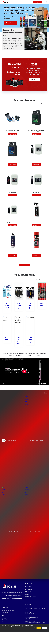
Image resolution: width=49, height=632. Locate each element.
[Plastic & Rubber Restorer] (12, 240)
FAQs (3, 621)
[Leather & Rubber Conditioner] (36, 210)
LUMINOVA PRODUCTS (30, 596)
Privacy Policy (5, 607)
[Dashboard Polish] (36, 179)
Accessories (30, 339)
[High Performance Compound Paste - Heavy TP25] (36, 117)
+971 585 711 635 (32, 613)
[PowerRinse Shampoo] (12, 179)
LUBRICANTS (28, 594)
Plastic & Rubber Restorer (12, 253)
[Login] (43, 2)
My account (4, 618)
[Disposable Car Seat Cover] (27, 532)
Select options (36, 164)
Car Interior (30, 305)
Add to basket (13, 134)
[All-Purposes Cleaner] (36, 149)
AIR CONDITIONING (30, 588)
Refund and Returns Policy (8, 610)
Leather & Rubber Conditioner (36, 222)
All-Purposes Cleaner (36, 162)
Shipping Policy (5, 612)
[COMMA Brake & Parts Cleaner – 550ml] (36, 240)
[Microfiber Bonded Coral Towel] (4, 532)
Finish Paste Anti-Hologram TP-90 (12, 162)
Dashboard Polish (36, 192)
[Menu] (46, 2)
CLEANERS (27, 593)
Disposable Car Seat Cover (35, 531)
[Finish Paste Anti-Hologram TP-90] (12, 149)
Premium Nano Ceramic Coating (12, 130)
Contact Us (4, 619)
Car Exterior (19, 305)
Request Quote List (37, 2)
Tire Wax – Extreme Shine (12, 222)
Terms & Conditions (6, 609)
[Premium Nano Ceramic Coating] (12, 117)
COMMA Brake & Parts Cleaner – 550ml (36, 253)
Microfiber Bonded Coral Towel (13, 531)
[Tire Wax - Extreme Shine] (12, 210)
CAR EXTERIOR (28, 589)
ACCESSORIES (28, 586)
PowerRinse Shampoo (12, 192)
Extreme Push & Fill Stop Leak (36, 440)
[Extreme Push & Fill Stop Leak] (27, 440)
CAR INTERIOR (28, 591)
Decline (44, 627)
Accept (39, 627)
